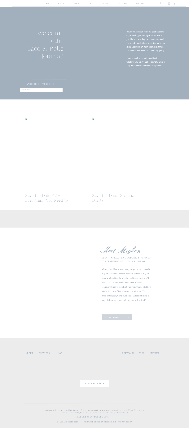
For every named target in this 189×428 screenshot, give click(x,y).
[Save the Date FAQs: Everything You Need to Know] (49, 154)
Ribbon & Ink (110, 422)
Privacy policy (125, 422)
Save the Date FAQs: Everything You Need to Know (46, 200)
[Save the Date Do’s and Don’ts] (116, 154)
